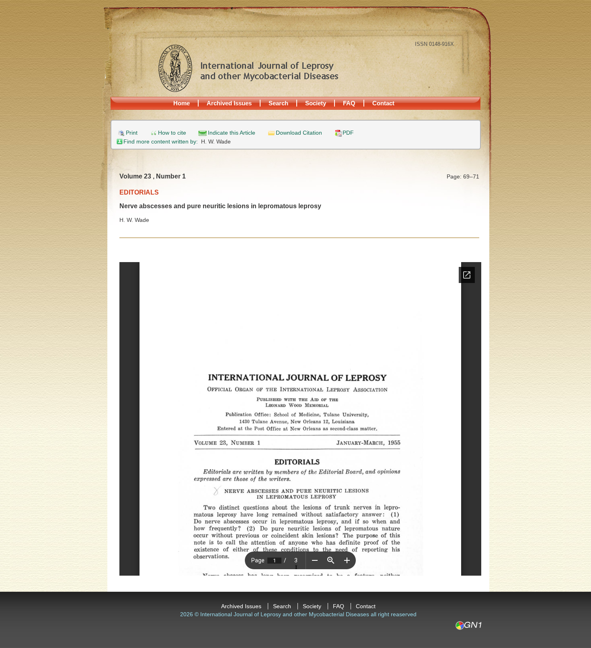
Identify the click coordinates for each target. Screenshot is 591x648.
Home (181, 103)
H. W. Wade (216, 141)
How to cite (172, 133)
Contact (383, 103)
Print (131, 133)
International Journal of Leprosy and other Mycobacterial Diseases (248, 67)
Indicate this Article (231, 133)
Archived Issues (229, 103)
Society (315, 103)
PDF (348, 133)
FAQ (349, 103)
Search (278, 103)
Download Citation (299, 133)
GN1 (468, 625)
